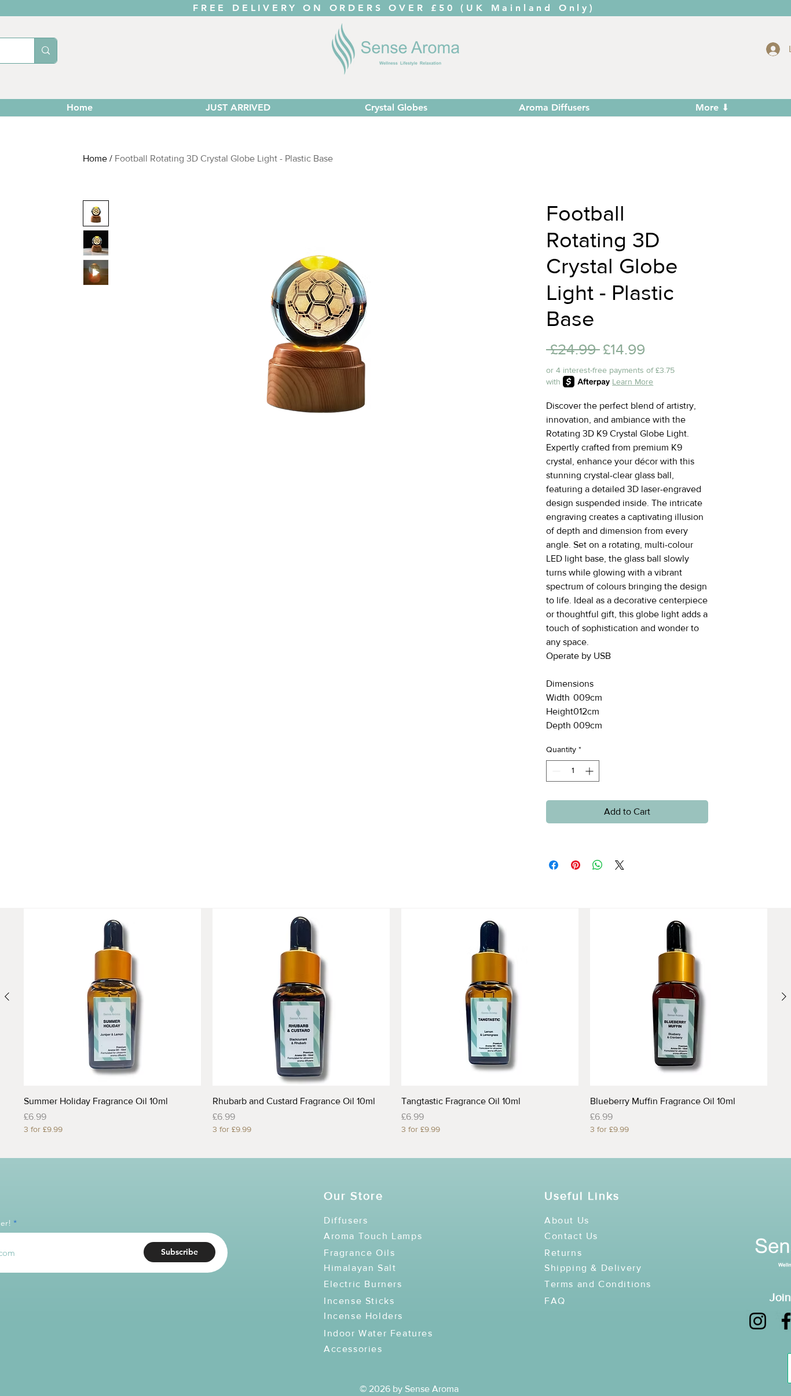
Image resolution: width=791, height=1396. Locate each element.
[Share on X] (620, 865)
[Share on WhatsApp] (598, 865)
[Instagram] (757, 1321)
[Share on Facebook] (554, 865)
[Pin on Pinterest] (576, 865)
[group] (395, 1028)
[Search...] (45, 50)
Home (95, 158)
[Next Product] (784, 996)
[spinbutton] (572, 771)
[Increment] (590, 771)
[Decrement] (555, 771)
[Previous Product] (7, 996)
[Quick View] (112, 997)
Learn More (632, 381)
